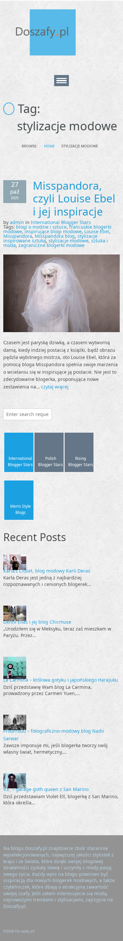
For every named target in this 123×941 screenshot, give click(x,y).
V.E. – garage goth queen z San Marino (46, 789)
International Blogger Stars (61, 222)
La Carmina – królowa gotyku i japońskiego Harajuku (60, 680)
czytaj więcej (55, 387)
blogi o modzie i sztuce (41, 227)
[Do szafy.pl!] (52, 33)
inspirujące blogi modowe (53, 231)
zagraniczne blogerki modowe (51, 245)
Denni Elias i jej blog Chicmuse (37, 622)
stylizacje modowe (69, 240)
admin (17, 222)
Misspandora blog (55, 236)
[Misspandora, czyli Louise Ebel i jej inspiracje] (61, 293)
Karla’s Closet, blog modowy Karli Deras (46, 571)
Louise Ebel (96, 231)
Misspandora (17, 236)
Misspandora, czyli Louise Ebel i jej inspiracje (74, 198)
